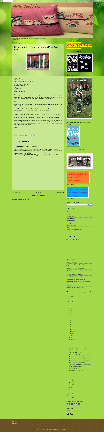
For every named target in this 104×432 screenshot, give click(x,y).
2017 (69, 325)
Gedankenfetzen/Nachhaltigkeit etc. (74, 229)
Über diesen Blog (70, 213)
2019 (69, 322)
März (70, 380)
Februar (70, 382)
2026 (69, 308)
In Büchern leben (70, 296)
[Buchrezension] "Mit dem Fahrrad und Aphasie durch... (80, 358)
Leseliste (68, 214)
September (71, 337)
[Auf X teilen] (33, 135)
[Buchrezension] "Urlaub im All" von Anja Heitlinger (79, 370)
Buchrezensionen (70, 218)
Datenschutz (69, 232)
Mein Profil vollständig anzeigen (73, 397)
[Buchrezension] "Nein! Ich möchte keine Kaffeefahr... (80, 356)
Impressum (69, 231)
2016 (69, 327)
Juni (70, 375)
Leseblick (68, 298)
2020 (69, 320)
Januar (70, 384)
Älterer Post (60, 192)
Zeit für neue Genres (71, 301)
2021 (69, 318)
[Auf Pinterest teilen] (36, 135)
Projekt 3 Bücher (72, 343)
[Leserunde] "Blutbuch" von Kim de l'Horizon (76, 276)
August (70, 339)
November (71, 333)
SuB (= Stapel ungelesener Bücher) (74, 222)
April (70, 378)
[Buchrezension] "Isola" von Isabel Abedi (77, 362)
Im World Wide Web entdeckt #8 (75, 341)
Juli (70, 373)
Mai (70, 377)
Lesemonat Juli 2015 (73, 368)
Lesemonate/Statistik (71, 216)
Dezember (71, 331)
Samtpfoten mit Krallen (71, 299)
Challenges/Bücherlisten (71, 225)
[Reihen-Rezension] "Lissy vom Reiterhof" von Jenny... (80, 348)
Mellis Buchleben (26, 7)
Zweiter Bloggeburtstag (73, 346)
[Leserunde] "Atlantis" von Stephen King (75, 274)
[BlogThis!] (32, 135)
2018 (69, 324)
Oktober (71, 335)
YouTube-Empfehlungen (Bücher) (75, 366)
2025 (69, 310)
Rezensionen (19, 137)
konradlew (56, 429)
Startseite (38, 192)
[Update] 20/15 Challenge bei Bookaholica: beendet (79, 364)
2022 (69, 316)
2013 (69, 389)
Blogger (65, 429)
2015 (69, 329)
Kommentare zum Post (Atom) (23, 199)
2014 (69, 387)
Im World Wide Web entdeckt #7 (75, 352)
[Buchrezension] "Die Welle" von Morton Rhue (76, 279)
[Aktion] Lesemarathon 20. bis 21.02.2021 (75, 268)
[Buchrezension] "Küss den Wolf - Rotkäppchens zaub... (80, 350)
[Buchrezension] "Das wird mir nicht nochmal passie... (80, 354)
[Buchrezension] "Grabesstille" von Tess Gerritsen (79, 360)
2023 (69, 314)
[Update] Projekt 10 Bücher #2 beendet (77, 345)
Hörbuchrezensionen (71, 220)
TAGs (68, 227)
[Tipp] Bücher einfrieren (71, 262)
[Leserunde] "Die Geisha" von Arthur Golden (75, 287)
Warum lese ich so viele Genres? (75, 239)
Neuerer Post (16, 192)
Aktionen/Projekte (70, 223)
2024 (69, 312)
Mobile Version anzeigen (38, 195)
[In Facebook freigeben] (34, 135)
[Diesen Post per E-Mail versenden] (30, 135)
